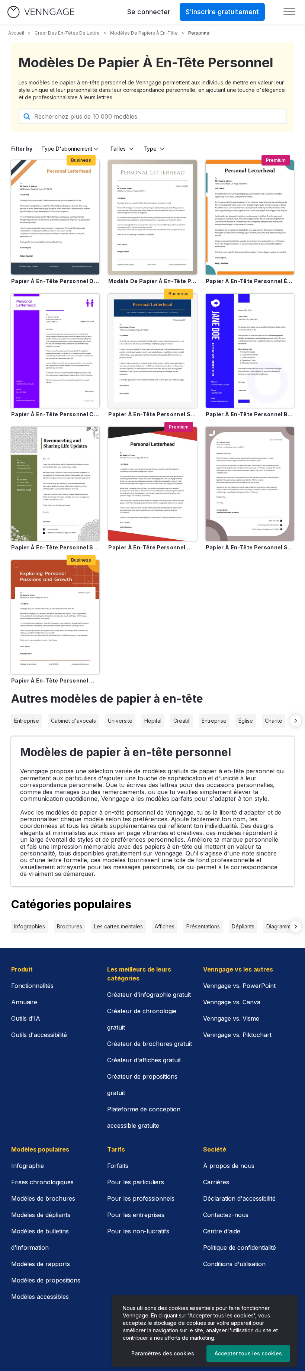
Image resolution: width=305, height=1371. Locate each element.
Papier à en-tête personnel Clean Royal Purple (55, 414)
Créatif (181, 720)
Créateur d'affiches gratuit (144, 1060)
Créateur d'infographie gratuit (149, 994)
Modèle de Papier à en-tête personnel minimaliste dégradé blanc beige (152, 281)
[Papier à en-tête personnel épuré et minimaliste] (250, 217)
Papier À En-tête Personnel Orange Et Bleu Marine (55, 281)
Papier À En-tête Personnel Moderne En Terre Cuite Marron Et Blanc (55, 680)
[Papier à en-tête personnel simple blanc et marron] (250, 484)
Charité (273, 720)
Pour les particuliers (135, 1182)
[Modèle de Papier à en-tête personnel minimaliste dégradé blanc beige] (152, 217)
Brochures (69, 926)
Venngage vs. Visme (231, 1018)
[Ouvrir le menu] (289, 12)
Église (245, 720)
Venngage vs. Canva (231, 1002)
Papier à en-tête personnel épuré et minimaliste (250, 281)
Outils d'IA (25, 1018)
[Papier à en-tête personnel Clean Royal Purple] (55, 351)
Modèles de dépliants (40, 1215)
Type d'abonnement (66, 148)
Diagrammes (281, 926)
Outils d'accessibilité (39, 1034)
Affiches (164, 926)
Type (150, 148)
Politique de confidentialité (239, 1247)
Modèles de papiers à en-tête (144, 33)
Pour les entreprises (135, 1215)
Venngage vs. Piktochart (237, 1034)
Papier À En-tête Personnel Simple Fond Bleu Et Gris (152, 414)
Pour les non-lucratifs (138, 1231)
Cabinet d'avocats (73, 720)
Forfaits (117, 1165)
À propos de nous (228, 1165)
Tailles (118, 148)
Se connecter (148, 12)
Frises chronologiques (42, 1182)
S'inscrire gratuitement (222, 12)
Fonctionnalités (32, 985)
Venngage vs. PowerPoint (239, 985)
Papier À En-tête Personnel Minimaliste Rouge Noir (152, 547)
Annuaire (24, 1002)
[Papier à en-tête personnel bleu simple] (250, 351)
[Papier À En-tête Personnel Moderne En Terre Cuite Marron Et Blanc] (55, 617)
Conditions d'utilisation (234, 1264)
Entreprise (26, 720)
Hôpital (152, 720)
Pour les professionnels (140, 1198)
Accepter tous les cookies (248, 1353)
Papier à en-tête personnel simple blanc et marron (250, 547)
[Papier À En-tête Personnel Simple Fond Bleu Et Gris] (152, 351)
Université (120, 720)
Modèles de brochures (43, 1198)
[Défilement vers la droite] (295, 720)
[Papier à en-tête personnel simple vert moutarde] (55, 484)
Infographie (27, 1165)
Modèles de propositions (45, 1280)
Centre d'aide (221, 1231)
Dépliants (243, 926)
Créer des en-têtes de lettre (67, 33)
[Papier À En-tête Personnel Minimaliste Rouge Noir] (152, 484)
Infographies (29, 926)
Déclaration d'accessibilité (239, 1198)
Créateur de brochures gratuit (149, 1043)
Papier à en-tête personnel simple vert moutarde (55, 547)
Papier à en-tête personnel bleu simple (250, 414)
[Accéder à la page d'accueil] (40, 12)
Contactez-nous (225, 1215)
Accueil (16, 33)
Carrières (216, 1182)
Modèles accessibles (40, 1296)
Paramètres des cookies (162, 1353)
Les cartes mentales (118, 926)
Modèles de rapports (40, 1264)
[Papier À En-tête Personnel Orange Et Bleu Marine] (55, 217)
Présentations (203, 926)
